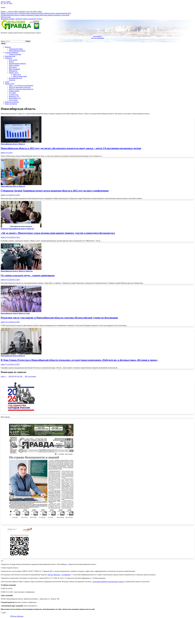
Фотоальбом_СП (15, 98)
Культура (12, 80)
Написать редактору (12, 102)
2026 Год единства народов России (21, 89)
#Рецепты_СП (14, 96)
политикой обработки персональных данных (108, 581)
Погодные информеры (97, 38)
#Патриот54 (13, 71)
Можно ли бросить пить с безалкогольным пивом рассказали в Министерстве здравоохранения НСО (36, 13)
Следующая (32, 376)
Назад (3, 376)
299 (12, 376)
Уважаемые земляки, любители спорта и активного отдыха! (21, 19)
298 (10, 376)
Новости (8, 47)
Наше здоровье (14, 65)
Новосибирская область (17, 51)
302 (21, 376)
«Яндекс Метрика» (54, 575)
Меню (3, 43)
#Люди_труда (13, 72)
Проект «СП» (9, 83)
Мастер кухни (6, 17)
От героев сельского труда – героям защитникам (28, 275)
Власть (11, 61)
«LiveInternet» (66, 575)
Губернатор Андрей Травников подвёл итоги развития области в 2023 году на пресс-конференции (55, 190)
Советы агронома (15, 54)
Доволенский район (16, 49)
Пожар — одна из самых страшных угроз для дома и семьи (21, 11)
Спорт (7, 82)
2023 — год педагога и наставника (21, 85)
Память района (14, 91)
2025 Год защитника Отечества (19, 87)
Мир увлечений (14, 69)
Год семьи (12, 93)
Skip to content (5, 2)
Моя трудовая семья (20, 76)
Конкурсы (4, 229)
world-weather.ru (97, 36)
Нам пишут (13, 67)
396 (26, 376)
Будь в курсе (13, 60)
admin (3, 152)
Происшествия (10, 56)
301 (18, 376)
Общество (8, 58)
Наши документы (11, 104)
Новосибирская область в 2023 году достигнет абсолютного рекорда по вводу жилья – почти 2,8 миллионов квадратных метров (71, 148)
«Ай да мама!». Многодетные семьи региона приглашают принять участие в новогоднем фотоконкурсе (58, 233)
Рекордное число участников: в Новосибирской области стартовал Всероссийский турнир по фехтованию (59, 317)
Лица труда (17, 74)
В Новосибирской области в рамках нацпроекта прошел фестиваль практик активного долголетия (35, 15)
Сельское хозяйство (11, 52)
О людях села (13, 94)
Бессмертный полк (15, 78)
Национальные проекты (17, 63)
